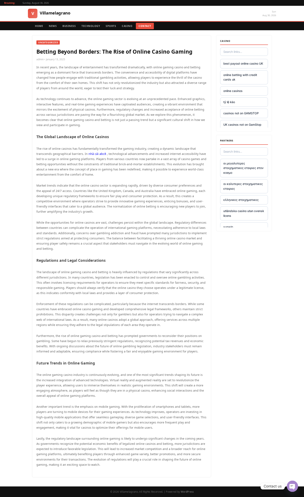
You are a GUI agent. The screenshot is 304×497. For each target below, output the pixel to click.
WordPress (187, 491)
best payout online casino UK (243, 63)
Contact (145, 26)
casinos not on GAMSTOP (241, 113)
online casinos (233, 91)
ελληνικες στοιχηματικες (241, 199)
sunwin (228, 227)
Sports (111, 26)
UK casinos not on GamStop (242, 124)
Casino (127, 26)
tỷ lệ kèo (229, 102)
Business (69, 26)
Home (39, 26)
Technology (90, 26)
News (53, 26)
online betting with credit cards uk (240, 77)
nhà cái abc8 (97, 154)
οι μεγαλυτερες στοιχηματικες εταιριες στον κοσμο (243, 168)
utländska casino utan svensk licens (243, 213)
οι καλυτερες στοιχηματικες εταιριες (243, 186)
